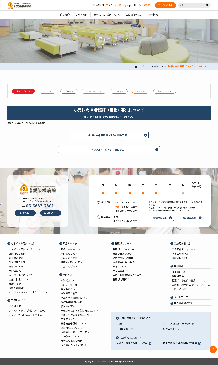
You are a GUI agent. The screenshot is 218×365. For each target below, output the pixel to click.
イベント (119, 91)
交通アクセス (68, 319)
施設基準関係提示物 (71, 302)
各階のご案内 (68, 306)
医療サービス (17, 300)
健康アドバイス (164, 91)
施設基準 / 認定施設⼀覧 (74, 297)
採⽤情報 (69, 91)
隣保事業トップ (127, 328)
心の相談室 (15, 306)
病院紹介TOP (68, 280)
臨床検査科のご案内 (71, 262)
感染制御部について (71, 327)
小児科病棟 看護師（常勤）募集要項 (107, 135)
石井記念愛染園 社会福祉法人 (135, 318)
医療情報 (140, 91)
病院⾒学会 (178, 276)
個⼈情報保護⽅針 (183, 303)
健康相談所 (15, 283)
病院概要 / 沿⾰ (69, 293)
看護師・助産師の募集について (188, 280)
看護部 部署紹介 (121, 279)
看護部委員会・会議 (123, 262)
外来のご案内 (16, 258)
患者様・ (24, 249)
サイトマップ (180, 297)
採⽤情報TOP (179, 272)
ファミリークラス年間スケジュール (28, 310)
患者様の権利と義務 (71, 340)
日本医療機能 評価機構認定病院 (180, 343)
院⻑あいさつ (68, 289)
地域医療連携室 (180, 253)
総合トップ (125, 323)
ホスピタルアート (94, 91)
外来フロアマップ (18, 266)
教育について (120, 266)
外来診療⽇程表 (17, 262)
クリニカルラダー (122, 271)
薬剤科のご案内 (69, 258)
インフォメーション (152, 66)
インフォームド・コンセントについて (29, 292)
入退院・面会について (21, 275)
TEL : (143, 5)
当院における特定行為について (77, 315)
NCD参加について (70, 336)
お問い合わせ (179, 289)
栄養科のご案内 (69, 266)
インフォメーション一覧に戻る (107, 149)
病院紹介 (67, 274)
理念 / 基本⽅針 (69, 284)
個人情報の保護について (74, 345)
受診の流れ (15, 271)
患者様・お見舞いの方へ (23, 243)
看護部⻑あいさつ (122, 253)
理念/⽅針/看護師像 (123, 258)
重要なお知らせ (23, 91)
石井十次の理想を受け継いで (178, 323)
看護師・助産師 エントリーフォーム (191, 284)
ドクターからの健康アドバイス (25, 315)
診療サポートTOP (70, 249)
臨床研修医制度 (180, 258)
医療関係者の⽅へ (183, 243)
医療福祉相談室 (17, 288)
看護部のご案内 (122, 243)
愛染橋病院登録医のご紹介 (133, 343)
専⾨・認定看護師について (127, 275)
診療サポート (69, 243)
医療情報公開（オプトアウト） (77, 332)
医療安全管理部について (74, 323)
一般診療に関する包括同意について (80, 310)
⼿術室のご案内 (69, 253)
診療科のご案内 (17, 253)
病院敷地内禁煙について (132, 337)
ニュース (47, 91)
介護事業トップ (171, 328)
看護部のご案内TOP (123, 249)
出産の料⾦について (19, 279)
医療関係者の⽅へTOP (184, 249)
